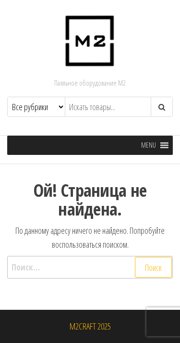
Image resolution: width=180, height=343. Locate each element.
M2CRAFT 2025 (90, 326)
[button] (148, 145)
